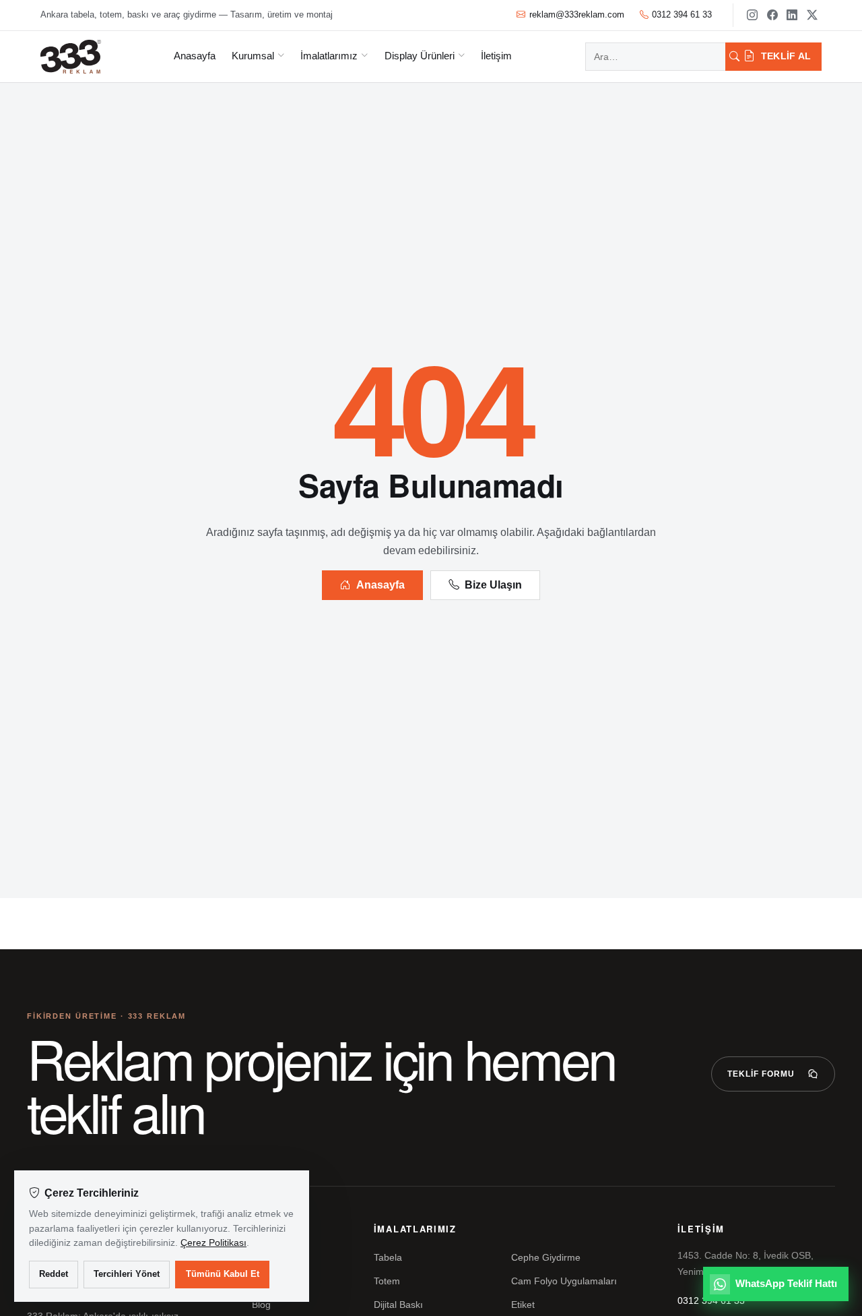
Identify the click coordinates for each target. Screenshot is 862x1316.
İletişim (496, 55)
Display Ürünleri (420, 55)
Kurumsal (253, 55)
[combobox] (655, 56)
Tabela (388, 1257)
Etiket (523, 1304)
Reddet (53, 1274)
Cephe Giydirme (546, 1257)
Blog (261, 1304)
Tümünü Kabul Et (222, 1274)
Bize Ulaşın (493, 585)
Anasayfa (195, 55)
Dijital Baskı (398, 1304)
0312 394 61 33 (682, 14)
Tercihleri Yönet (127, 1274)
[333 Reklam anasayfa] (70, 56)
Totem (387, 1281)
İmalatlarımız (329, 55)
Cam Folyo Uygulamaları (564, 1281)
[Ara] (734, 56)
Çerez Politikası (213, 1242)
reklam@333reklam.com (576, 14)
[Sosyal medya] (752, 15)
